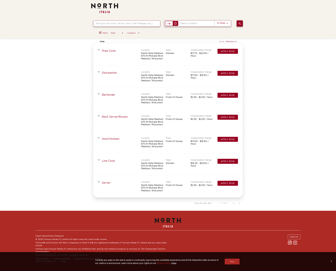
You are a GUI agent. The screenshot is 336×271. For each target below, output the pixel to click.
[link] (168, 55)
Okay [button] (232, 261)
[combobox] (127, 23)
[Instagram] (290, 243)
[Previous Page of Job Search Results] (234, 203)
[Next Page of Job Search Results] (239, 203)
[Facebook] (295, 243)
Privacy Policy (164, 263)
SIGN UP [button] (294, 237)
